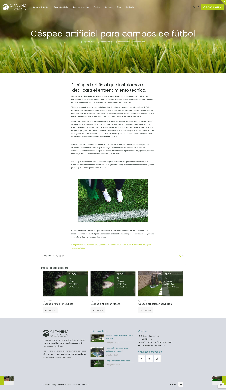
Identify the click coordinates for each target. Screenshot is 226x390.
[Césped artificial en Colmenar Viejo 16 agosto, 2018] (219, 380)
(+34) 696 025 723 (164, 342)
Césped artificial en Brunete (58, 304)
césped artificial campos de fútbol (131, 42)
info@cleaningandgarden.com (153, 345)
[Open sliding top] (223, 2)
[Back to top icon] (180, 384)
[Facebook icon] (170, 384)
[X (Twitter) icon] (173, 384)
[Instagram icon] (175, 384)
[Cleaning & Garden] (14, 7)
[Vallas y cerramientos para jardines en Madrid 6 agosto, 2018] (7, 380)
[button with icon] (141, 358)
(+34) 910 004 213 (213, 7)
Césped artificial (106, 42)
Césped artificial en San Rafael (155, 304)
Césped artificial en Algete (105, 304)
